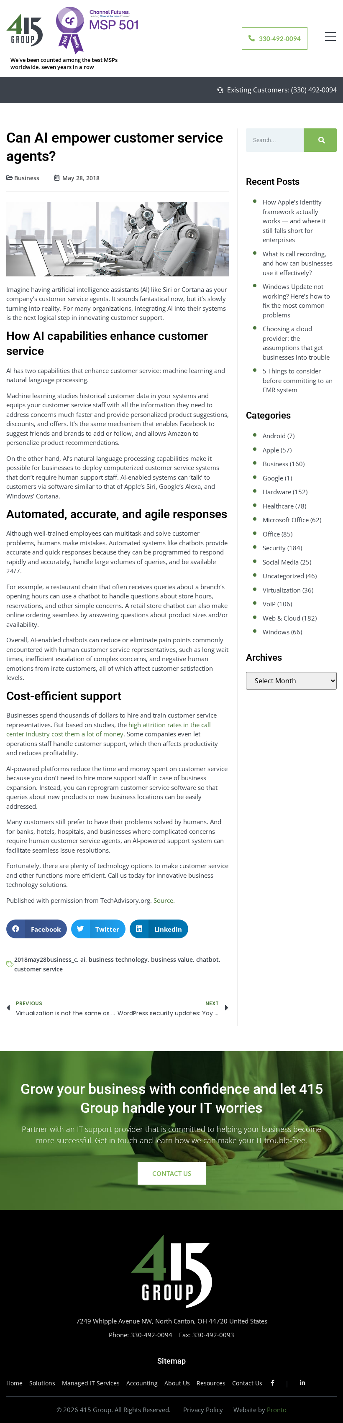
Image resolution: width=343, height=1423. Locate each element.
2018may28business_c (45, 959)
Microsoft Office (286, 520)
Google (273, 478)
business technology (118, 959)
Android (274, 436)
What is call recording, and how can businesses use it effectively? (298, 263)
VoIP (269, 604)
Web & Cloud (281, 618)
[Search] (320, 140)
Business (26, 178)
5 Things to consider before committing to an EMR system (298, 380)
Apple (271, 450)
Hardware (277, 492)
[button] (36, 929)
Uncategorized (283, 576)
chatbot (207, 959)
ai (82, 959)
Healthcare (278, 506)
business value (172, 959)
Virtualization (282, 590)
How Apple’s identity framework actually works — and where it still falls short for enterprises (294, 221)
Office (271, 534)
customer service (38, 969)
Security (274, 548)
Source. (164, 900)
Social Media (281, 562)
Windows (276, 632)
